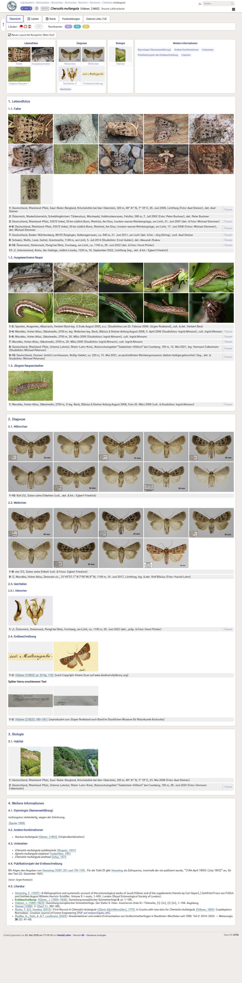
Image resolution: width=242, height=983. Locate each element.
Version (78, 935)
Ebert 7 (41, 906)
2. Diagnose (16, 419)
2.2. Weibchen (17, 502)
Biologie (120, 43)
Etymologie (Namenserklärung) (154, 50)
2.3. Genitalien (17, 584)
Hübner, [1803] (48, 837)
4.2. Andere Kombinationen (25, 830)
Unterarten (208, 50)
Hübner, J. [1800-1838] (52, 899)
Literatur (186, 55)
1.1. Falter (14, 108)
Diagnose (82, 43)
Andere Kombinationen (186, 50)
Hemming (117, 870)
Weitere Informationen (185, 43)
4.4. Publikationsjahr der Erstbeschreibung (35, 863)
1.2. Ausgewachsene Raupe (25, 257)
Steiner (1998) (24, 906)
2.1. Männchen (17, 426)
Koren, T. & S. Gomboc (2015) (33, 909)
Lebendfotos (31, 43)
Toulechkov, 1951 (60, 853)
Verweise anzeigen (96, 935)
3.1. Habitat (15, 741)
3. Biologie (16, 734)
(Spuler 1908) (17, 823)
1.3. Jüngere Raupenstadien (25, 365)
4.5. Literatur (16, 886)
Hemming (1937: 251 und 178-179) (63, 870)
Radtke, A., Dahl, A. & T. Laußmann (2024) (41, 916)
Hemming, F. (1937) (27, 893)
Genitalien (65, 89)
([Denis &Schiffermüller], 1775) (116, 909)
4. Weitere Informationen (26, 803)
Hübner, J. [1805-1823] (29, 903)
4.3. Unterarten (17, 843)
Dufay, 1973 (59, 857)
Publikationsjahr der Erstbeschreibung (158, 55)
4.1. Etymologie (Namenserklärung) (30, 810)
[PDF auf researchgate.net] (93, 913)
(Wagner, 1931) (66, 850)
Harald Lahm (64, 935)
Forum (228, 209)
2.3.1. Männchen (17, 591)
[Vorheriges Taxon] (22, 8)
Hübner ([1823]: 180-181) (31, 719)
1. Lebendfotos (19, 101)
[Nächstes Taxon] (30, 8)
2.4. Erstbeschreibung (22, 636)
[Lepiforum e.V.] (12, 6)
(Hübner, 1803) (205, 909)
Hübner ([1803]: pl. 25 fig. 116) (34, 675)
